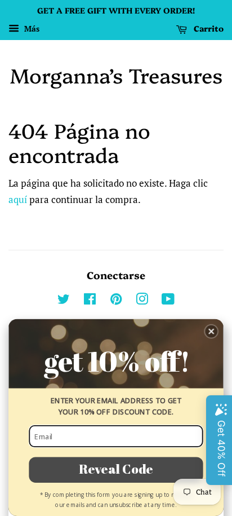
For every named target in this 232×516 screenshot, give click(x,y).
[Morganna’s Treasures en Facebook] (89, 301)
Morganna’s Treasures (116, 75)
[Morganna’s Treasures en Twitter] (63, 301)
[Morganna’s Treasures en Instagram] (142, 301)
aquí (17, 199)
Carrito (207, 28)
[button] (211, 331)
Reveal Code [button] (116, 469)
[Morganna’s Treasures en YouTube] (168, 301)
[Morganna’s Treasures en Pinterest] (116, 301)
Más (30, 28)
